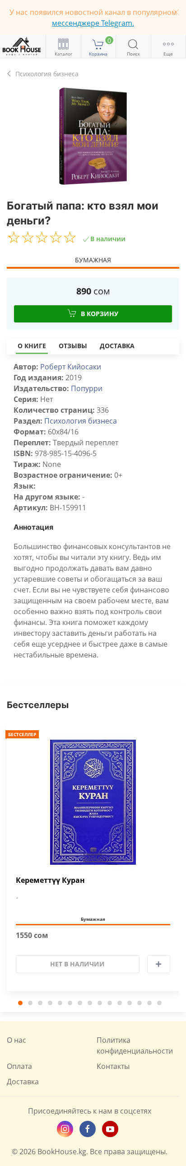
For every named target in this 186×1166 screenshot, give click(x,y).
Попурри (86, 388)
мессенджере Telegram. (93, 23)
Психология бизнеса (80, 421)
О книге (32, 345)
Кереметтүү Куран (50, 880)
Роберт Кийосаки (70, 367)
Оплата (19, 1066)
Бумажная (93, 260)
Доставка (117, 345)
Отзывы (73, 345)
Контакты (113, 1066)
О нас (16, 1040)
